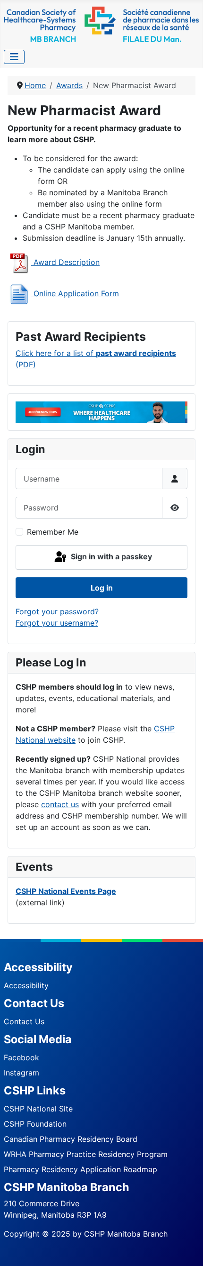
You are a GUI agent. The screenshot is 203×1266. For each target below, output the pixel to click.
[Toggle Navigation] (14, 57)
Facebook (21, 1057)
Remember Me (52, 532)
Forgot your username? (57, 623)
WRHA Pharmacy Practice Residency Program (86, 1154)
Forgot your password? (57, 611)
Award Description (65, 262)
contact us (60, 804)
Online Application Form (75, 293)
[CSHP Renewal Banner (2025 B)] (101, 411)
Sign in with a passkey (110, 556)
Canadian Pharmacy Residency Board (70, 1139)
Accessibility (26, 985)
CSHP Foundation (35, 1124)
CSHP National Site (38, 1108)
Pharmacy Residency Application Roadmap (80, 1169)
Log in (102, 587)
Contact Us (24, 1021)
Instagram (21, 1072)
